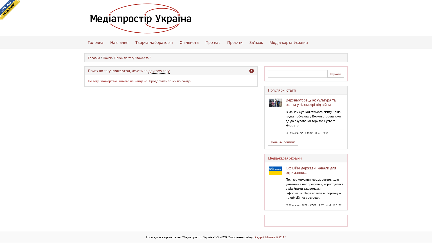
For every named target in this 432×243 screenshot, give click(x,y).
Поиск (107, 57)
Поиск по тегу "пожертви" (132, 57)
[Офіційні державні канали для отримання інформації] (277, 171)
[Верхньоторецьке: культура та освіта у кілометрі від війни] (277, 103)
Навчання (119, 42)
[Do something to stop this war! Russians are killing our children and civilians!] (10, 10)
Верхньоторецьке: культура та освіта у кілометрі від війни (311, 102)
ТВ (319, 133)
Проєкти (235, 42)
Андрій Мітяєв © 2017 (270, 237)
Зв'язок (256, 42)
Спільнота (189, 42)
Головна (96, 42)
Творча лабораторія (154, 42)
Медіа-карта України (289, 42)
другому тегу (159, 70)
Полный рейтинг (283, 142)
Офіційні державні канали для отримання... (311, 170)
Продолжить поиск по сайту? (170, 81)
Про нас (212, 42)
